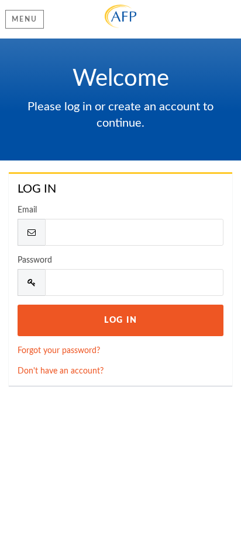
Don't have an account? (61, 371)
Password (35, 260)
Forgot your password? (59, 351)
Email (27, 210)
